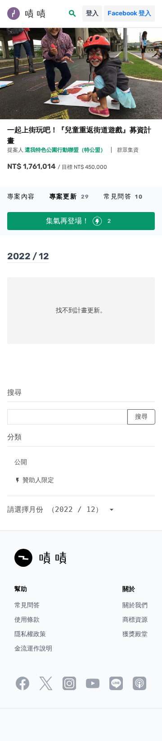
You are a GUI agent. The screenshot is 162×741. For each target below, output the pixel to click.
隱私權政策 (30, 634)
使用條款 (27, 620)
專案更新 (70, 196)
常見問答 (123, 196)
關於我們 (135, 605)
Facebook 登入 (129, 13)
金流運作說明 (33, 648)
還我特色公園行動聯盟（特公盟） (66, 150)
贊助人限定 (34, 479)
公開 (20, 461)
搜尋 (14, 392)
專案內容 (21, 196)
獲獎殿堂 (135, 634)
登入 (92, 13)
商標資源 (135, 620)
